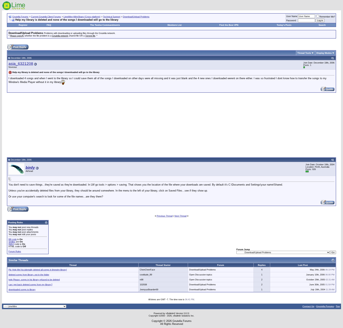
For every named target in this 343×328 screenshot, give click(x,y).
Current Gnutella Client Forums (46, 16)
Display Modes (324, 53)
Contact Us (308, 306)
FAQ (49, 25)
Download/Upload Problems (136, 16)
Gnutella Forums (20, 16)
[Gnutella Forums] (14, 9)
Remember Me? (327, 16)
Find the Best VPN (228, 25)
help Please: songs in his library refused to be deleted (34, 279)
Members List (175, 25)
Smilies (12, 241)
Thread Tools (304, 53)
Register (23, 25)
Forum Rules (15, 251)
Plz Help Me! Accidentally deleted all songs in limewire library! (38, 269)
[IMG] (11, 244)
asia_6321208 (21, 64)
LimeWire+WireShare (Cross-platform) (82, 16)
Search (322, 25)
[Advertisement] (171, 124)
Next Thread (180, 216)
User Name (291, 16)
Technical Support (111, 16)
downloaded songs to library (22, 289)
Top (338, 306)
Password (291, 20)
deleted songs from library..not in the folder (29, 274)
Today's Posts (284, 25)
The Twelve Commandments (105, 25)
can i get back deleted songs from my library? (30, 284)
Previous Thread (165, 216)
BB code (13, 239)
